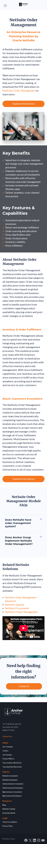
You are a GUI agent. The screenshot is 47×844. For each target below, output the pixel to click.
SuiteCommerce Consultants (13, 784)
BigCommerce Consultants (12, 792)
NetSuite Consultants (10, 776)
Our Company (8, 747)
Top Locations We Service (12, 763)
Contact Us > (8, 736)
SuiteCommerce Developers (13, 788)
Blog (4, 805)
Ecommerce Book (9, 813)
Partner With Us (8, 759)
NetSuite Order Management (19, 90)
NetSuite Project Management (21, 611)
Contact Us (24, 686)
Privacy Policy (8, 826)
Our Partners (7, 755)
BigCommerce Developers (12, 796)
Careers (5, 751)
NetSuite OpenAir (14, 604)
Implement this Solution (24, 103)
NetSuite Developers (10, 780)
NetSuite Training (9, 809)
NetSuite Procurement (17, 608)
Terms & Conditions (10, 822)
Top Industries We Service (12, 767)
